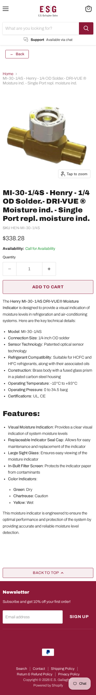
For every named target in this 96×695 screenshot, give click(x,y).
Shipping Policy (62, 669)
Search (21, 669)
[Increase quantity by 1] (49, 269)
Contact (39, 669)
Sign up (79, 616)
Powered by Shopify (48, 685)
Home (8, 74)
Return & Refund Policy (34, 674)
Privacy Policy (68, 674)
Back (17, 54)
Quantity (9, 257)
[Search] (86, 28)
